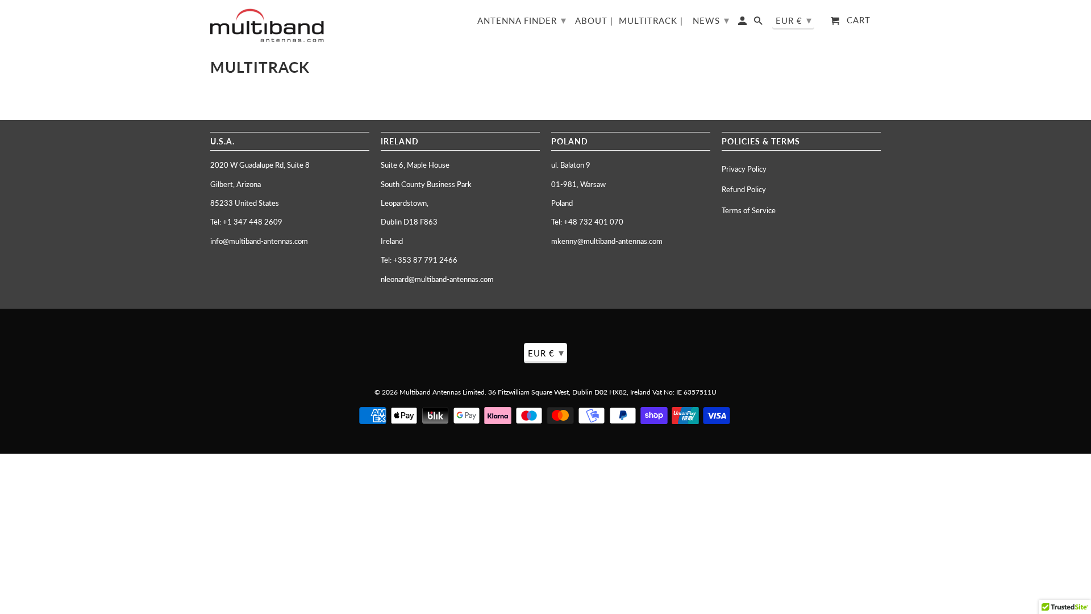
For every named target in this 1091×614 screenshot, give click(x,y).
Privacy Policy (744, 168)
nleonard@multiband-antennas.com (437, 279)
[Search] (759, 23)
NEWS (711, 20)
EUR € (794, 20)
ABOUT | (594, 21)
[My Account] (743, 23)
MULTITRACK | (651, 21)
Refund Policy (744, 189)
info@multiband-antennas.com (259, 241)
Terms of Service (749, 210)
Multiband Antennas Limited (442, 392)
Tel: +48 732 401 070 (587, 221)
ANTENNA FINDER (522, 20)
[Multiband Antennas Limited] (267, 25)
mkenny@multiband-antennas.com (607, 241)
